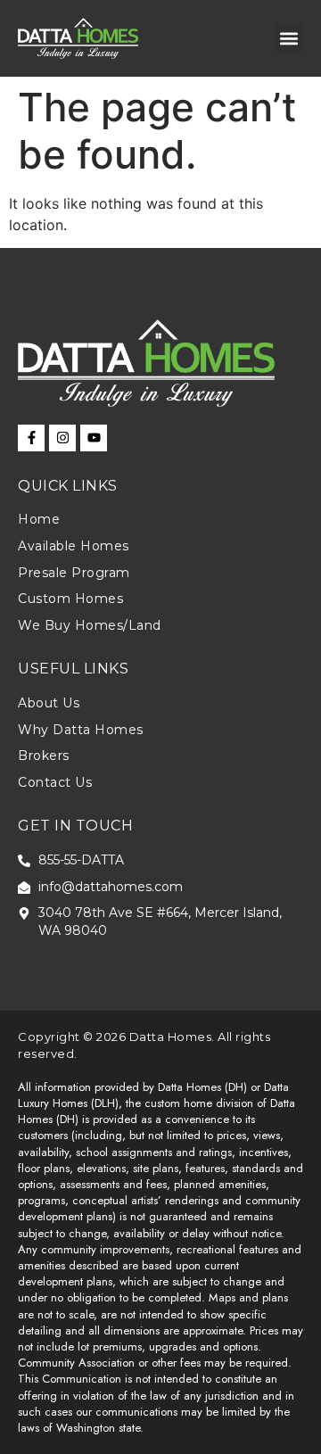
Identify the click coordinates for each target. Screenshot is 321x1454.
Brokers (44, 756)
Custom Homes (70, 599)
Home (39, 519)
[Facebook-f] (31, 438)
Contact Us (55, 782)
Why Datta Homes (81, 730)
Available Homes (73, 546)
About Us (48, 703)
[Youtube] (93, 438)
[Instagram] (62, 438)
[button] (288, 38)
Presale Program (74, 573)
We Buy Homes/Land (89, 625)
